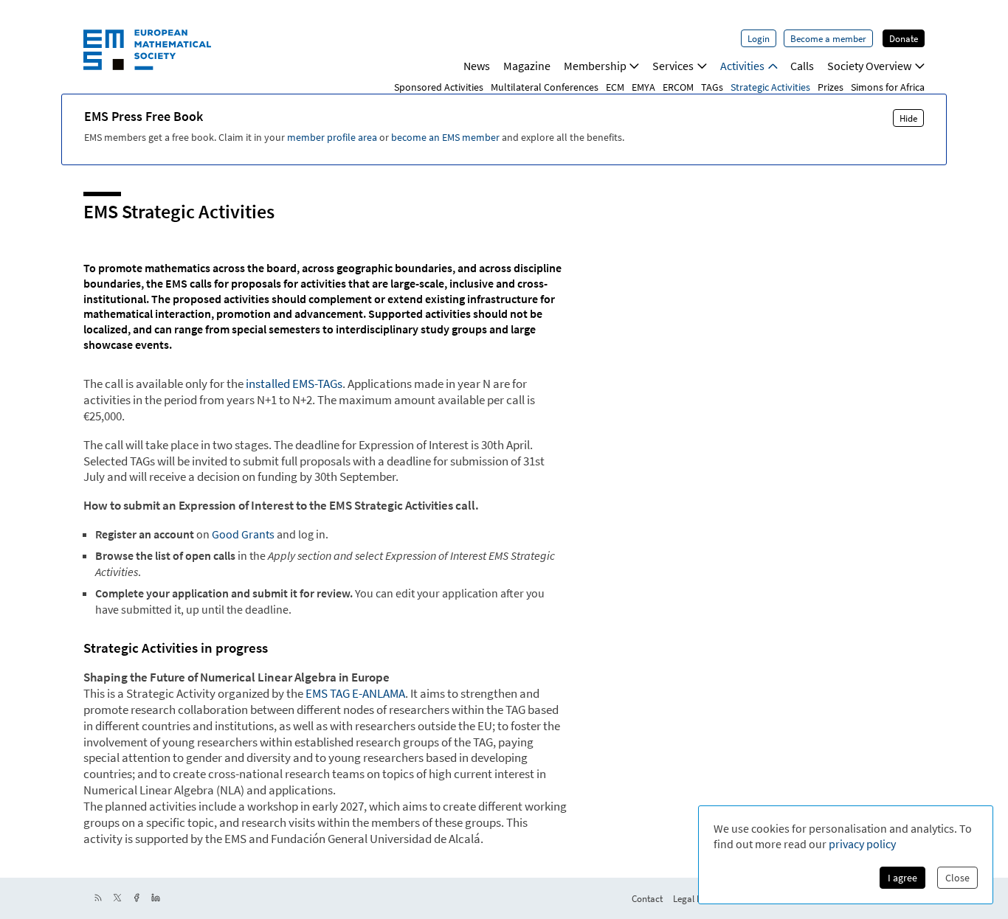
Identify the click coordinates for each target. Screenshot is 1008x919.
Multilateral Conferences (544, 87)
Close (957, 877)
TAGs (712, 87)
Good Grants (243, 534)
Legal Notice (697, 898)
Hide (908, 118)
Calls (802, 65)
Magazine (526, 65)
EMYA (643, 87)
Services (673, 65)
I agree (902, 877)
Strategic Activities (770, 87)
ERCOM (678, 87)
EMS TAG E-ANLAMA (355, 693)
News (476, 65)
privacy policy (862, 843)
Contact (647, 898)
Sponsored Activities (438, 87)
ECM (615, 87)
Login (759, 38)
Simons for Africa (888, 87)
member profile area (332, 137)
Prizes (830, 87)
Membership (595, 65)
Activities (742, 65)
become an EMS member (445, 137)
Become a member (828, 38)
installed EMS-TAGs (294, 383)
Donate (903, 38)
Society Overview (869, 65)
